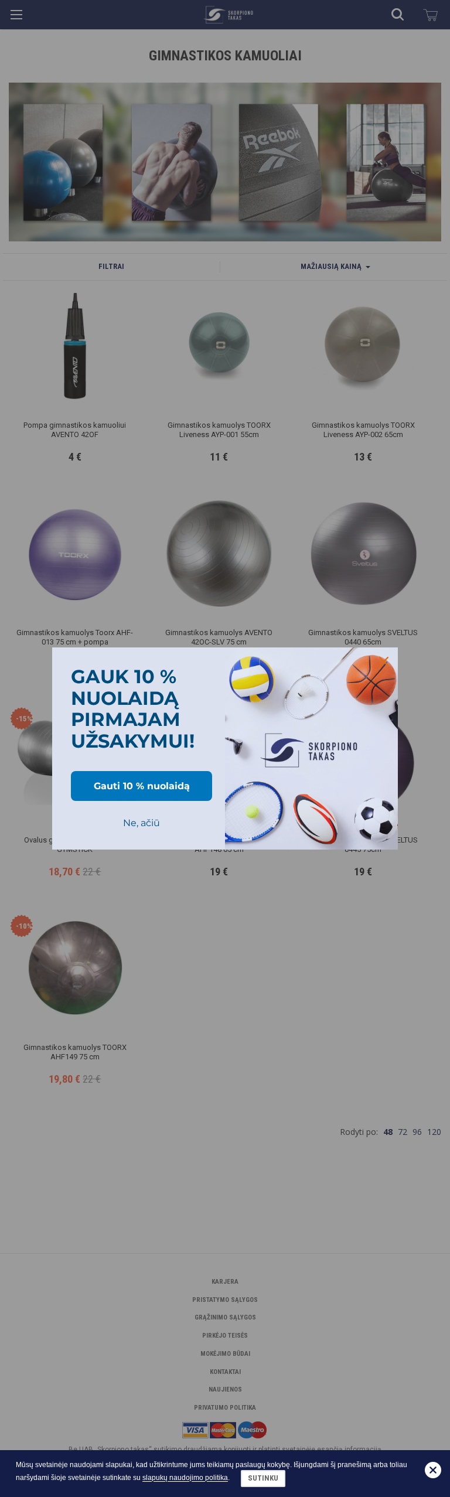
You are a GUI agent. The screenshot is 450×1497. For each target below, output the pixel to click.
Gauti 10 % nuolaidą (142, 786)
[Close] (384, 661)
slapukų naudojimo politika (185, 1478)
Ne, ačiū (141, 822)
